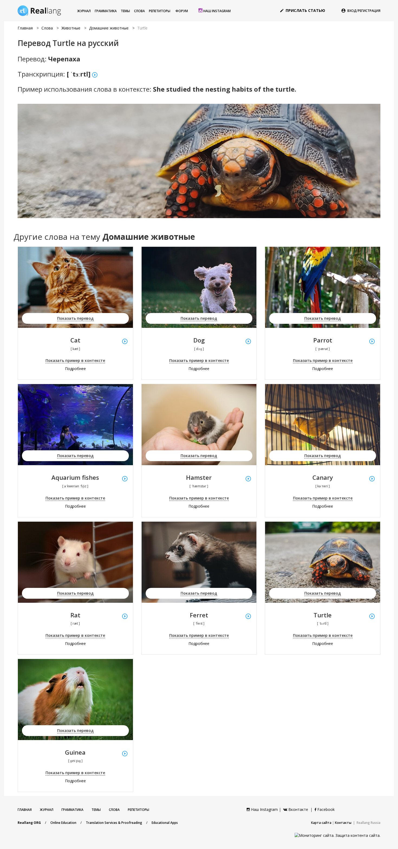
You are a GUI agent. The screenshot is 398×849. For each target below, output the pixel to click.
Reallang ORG (29, 822)
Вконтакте (298, 809)
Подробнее (75, 368)
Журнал (84, 11)
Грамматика (106, 11)
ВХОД (352, 10)
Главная (25, 28)
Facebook (325, 809)
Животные (70, 28)
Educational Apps (165, 822)
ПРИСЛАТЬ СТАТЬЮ (302, 10)
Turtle (142, 28)
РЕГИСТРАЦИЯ (369, 10)
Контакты (343, 822)
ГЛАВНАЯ (25, 809)
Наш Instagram (217, 11)
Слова (139, 11)
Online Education (63, 822)
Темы (125, 11)
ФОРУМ (181, 11)
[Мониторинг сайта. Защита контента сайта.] (337, 834)
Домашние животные (109, 28)
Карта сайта (321, 822)
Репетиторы (159, 11)
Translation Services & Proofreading (114, 822)
